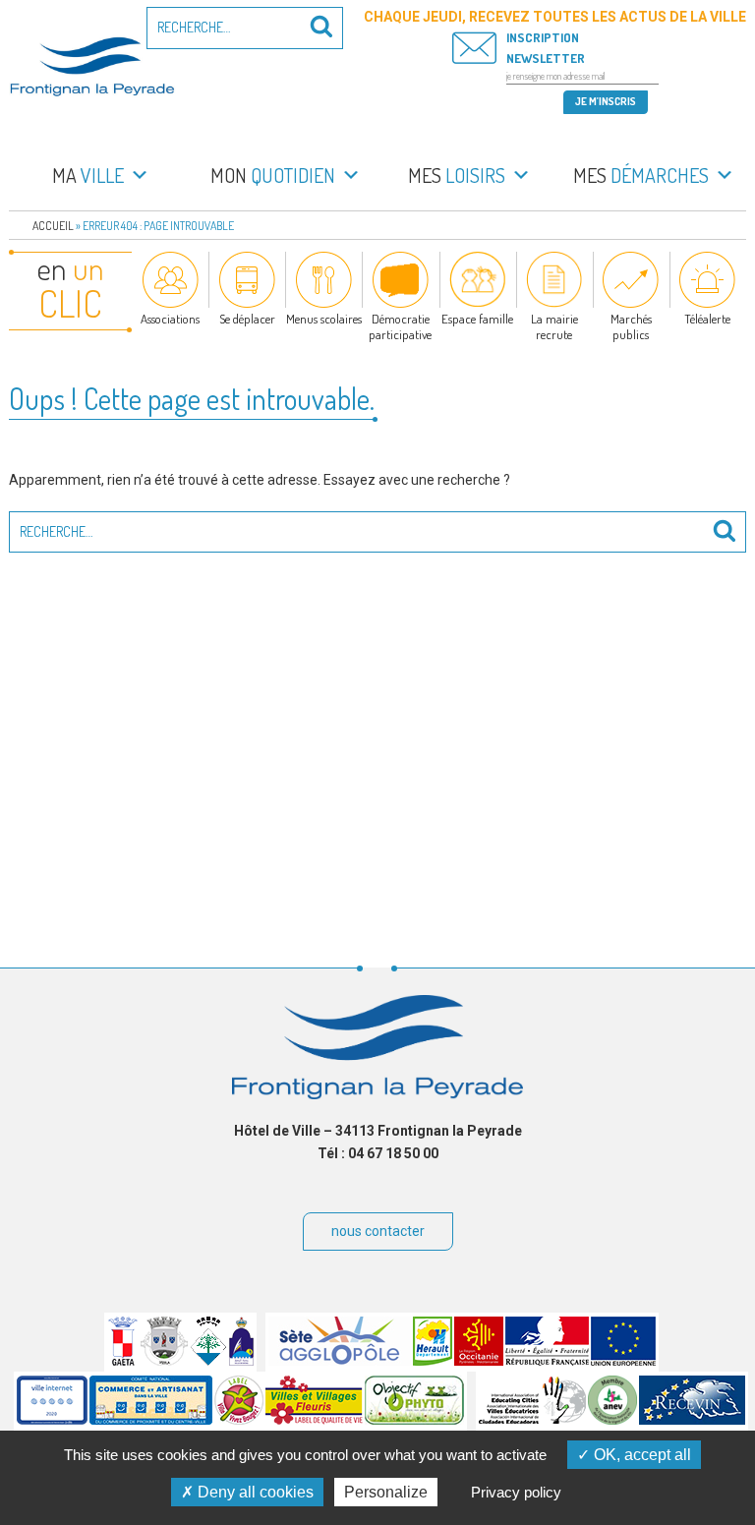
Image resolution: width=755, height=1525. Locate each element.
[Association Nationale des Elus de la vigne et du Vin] (612, 1420)
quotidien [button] (272, 175)
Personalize (386, 1492)
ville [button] (88, 175)
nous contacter (378, 1231)
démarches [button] (641, 175)
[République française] (547, 1361)
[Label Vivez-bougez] (238, 1420)
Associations (170, 318)
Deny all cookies (254, 1492)
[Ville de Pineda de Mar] (208, 1361)
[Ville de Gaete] (123, 1361)
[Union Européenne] (623, 1361)
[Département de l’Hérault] (432, 1361)
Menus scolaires (324, 318)
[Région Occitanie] (478, 1361)
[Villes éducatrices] (532, 1420)
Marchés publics (631, 326)
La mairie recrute (554, 326)
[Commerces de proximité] (150, 1420)
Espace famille (477, 318)
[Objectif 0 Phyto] (414, 1420)
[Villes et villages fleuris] (314, 1420)
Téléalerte (707, 318)
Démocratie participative (400, 326)
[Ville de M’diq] (241, 1361)
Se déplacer (247, 318)
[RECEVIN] (692, 1420)
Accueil (53, 225)
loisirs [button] (456, 175)
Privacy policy (516, 1492)
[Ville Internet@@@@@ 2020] (52, 1420)
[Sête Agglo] (339, 1361)
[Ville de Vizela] (164, 1361)
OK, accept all (640, 1454)
